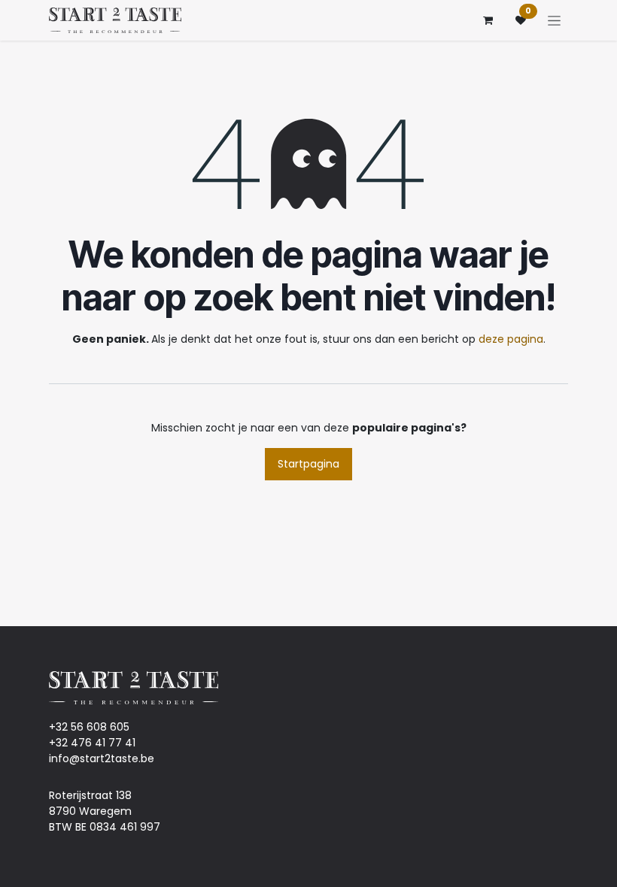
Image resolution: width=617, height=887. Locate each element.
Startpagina (308, 463)
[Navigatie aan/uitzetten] (554, 20)
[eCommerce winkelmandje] (487, 20)
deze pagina (511, 339)
